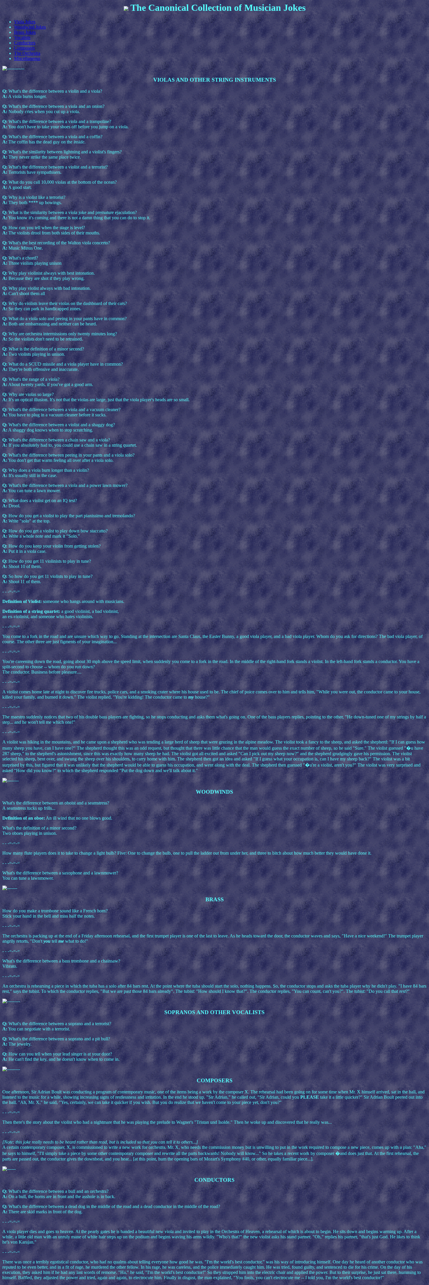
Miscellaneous (27, 58)
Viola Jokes (24, 21)
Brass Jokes (25, 32)
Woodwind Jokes (30, 26)
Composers (24, 47)
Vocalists (22, 37)
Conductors (24, 42)
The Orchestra (27, 53)
